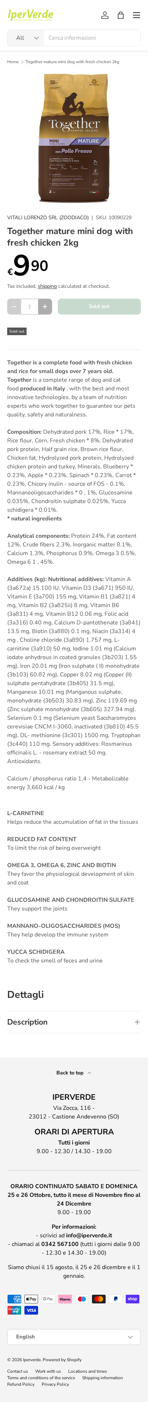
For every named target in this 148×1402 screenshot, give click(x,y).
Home (13, 62)
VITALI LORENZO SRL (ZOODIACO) (48, 217)
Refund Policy (20, 1384)
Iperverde (32, 1360)
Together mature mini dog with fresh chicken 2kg (72, 62)
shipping (47, 286)
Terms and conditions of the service (41, 1378)
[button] (121, 15)
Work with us (48, 1371)
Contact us (17, 1371)
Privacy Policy (55, 1384)
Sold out (99, 306)
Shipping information (102, 1378)
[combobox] (74, 38)
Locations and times (87, 1371)
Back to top (70, 1072)
